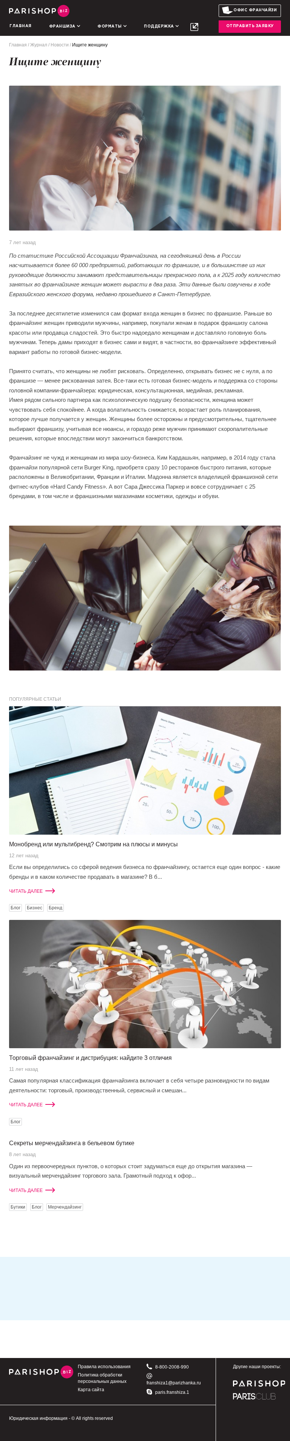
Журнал (38, 45)
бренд (55, 907)
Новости (60, 45)
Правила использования (104, 1366)
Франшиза (63, 26)
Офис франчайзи (255, 10)
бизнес (34, 907)
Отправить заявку (250, 26)
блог (15, 907)
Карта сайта (91, 1389)
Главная (20, 26)
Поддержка (159, 26)
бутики (18, 1207)
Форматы (110, 26)
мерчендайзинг (65, 1207)
